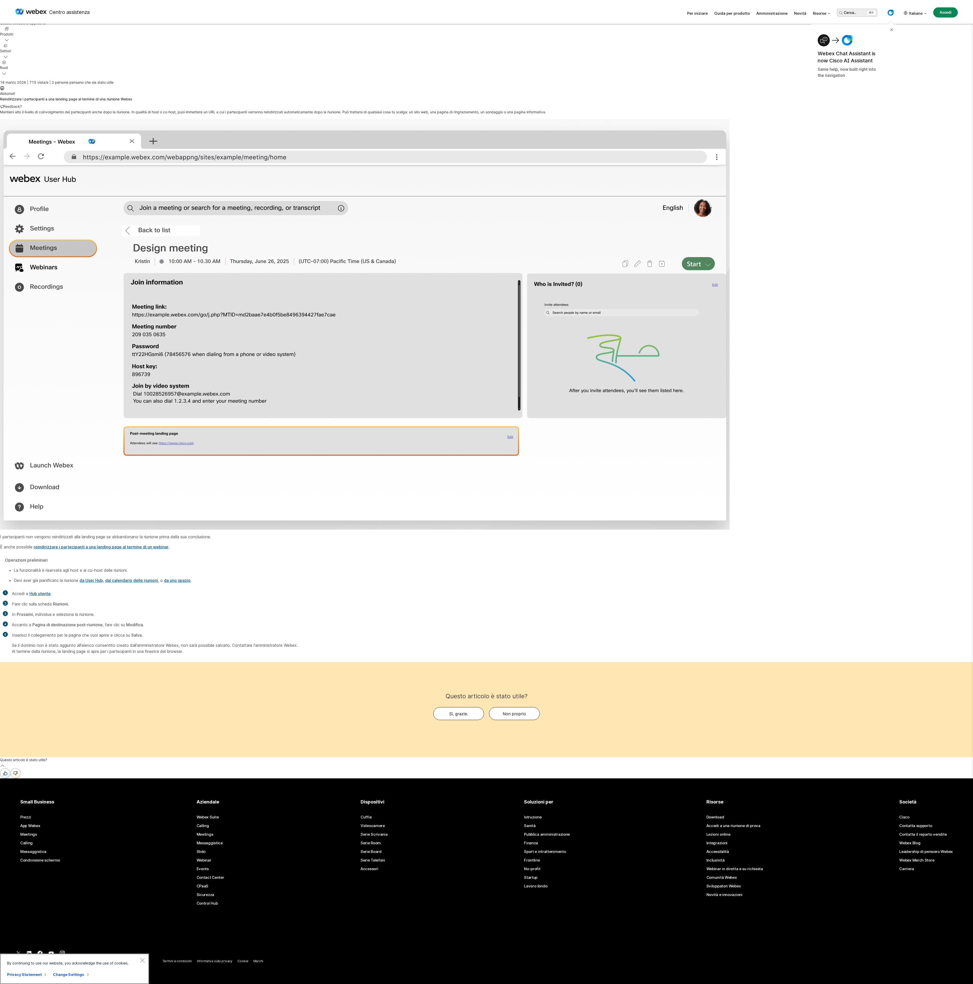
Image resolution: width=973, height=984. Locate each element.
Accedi (945, 12)
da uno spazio (177, 580)
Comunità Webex (721, 877)
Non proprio (514, 713)
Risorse (819, 13)
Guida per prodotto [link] (732, 13)
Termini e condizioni (177, 961)
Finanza (531, 843)
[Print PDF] (2, 88)
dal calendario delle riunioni (131, 580)
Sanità (529, 826)
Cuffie (366, 817)
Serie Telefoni (373, 860)
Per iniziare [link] (697, 13)
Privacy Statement (24, 974)
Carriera (906, 869)
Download (715, 817)
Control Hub (207, 903)
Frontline (532, 860)
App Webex (30, 826)
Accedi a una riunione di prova (733, 826)
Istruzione (532, 817)
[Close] (142, 960)
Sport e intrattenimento (545, 851)
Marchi (258, 961)
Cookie (242, 961)
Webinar (204, 860)
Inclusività (715, 860)
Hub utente (40, 593)
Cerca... (850, 12)
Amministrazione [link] (772, 13)
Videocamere (373, 826)
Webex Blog (909, 843)
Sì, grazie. (458, 713)
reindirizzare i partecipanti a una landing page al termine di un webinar (101, 546)
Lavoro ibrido (535, 886)
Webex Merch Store (916, 860)
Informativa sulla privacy (214, 961)
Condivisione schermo (40, 860)
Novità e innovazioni (724, 895)
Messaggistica (33, 851)
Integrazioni (716, 843)
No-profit (532, 869)
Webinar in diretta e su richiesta (734, 869)
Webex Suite (208, 817)
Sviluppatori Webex (723, 886)
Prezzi (25, 817)
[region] (74, 969)
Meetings (28, 834)
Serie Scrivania (374, 834)
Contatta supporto (915, 826)
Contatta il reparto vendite (923, 834)
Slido (201, 851)
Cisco (904, 817)
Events (203, 869)
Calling (26, 843)
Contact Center (210, 877)
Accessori (369, 869)
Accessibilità (717, 851)
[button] (890, 12)
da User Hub (91, 580)
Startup (530, 877)
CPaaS (203, 886)
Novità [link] (800, 13)
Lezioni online (718, 834)
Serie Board (371, 851)
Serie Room (371, 843)
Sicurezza (205, 895)
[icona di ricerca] (841, 13)
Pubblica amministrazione (547, 834)
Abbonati (7, 93)
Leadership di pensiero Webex (926, 851)
